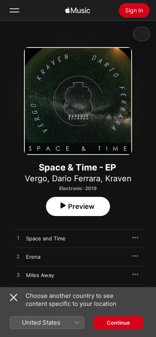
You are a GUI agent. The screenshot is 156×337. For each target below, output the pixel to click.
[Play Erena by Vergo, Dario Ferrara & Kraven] (18, 256)
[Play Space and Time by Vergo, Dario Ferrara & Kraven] (18, 238)
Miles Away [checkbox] (40, 275)
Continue (118, 322)
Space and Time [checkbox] (46, 238)
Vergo (36, 178)
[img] (77, 10)
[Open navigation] (14, 10)
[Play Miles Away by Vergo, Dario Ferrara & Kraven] (18, 275)
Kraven (118, 178)
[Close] (13, 297)
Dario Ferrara (76, 178)
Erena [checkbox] (33, 257)
